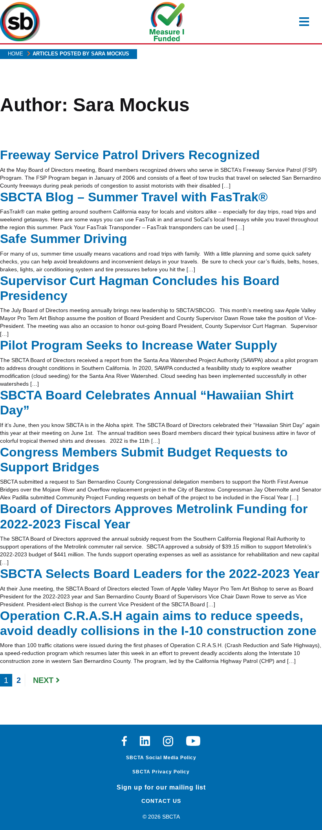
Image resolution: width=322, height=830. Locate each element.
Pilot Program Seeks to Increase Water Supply (138, 345)
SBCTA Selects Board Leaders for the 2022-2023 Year (159, 574)
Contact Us (161, 801)
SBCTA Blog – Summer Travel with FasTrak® (134, 197)
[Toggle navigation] (304, 21)
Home (15, 54)
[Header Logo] (20, 21)
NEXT (44, 680)
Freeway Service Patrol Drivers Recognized (130, 155)
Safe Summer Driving (63, 239)
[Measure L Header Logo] (167, 21)
